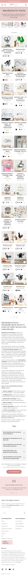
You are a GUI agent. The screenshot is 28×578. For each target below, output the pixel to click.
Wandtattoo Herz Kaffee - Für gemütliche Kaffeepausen (8, 51)
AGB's (2, 521)
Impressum (4, 523)
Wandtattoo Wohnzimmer (19, 415)
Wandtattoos (18, 528)
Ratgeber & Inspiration (7, 538)
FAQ (2, 536)
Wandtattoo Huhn (20, 49)
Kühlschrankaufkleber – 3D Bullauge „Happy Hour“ (7, 175)
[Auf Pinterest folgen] (6, 569)
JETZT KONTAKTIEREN (14, 471)
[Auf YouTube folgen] (10, 569)
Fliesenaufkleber (19, 523)
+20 (11, 55)
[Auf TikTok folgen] (13, 569)
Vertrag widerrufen (6, 542)
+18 (11, 132)
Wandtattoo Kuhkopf (20, 266)
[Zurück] (1, 1)
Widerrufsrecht (5, 531)
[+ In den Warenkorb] (12, 45)
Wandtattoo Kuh (7, 286)
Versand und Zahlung (6, 528)
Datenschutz (4, 526)
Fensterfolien (18, 521)
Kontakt (3, 533)
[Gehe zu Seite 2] (17, 317)
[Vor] (26, 1)
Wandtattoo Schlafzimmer (7, 417)
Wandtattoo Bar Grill (7, 307)
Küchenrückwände (19, 526)
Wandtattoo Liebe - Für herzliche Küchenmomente (20, 99)
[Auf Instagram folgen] (2, 569)
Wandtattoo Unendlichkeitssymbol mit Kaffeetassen (20, 75)
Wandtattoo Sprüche (6, 415)
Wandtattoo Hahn (20, 245)
